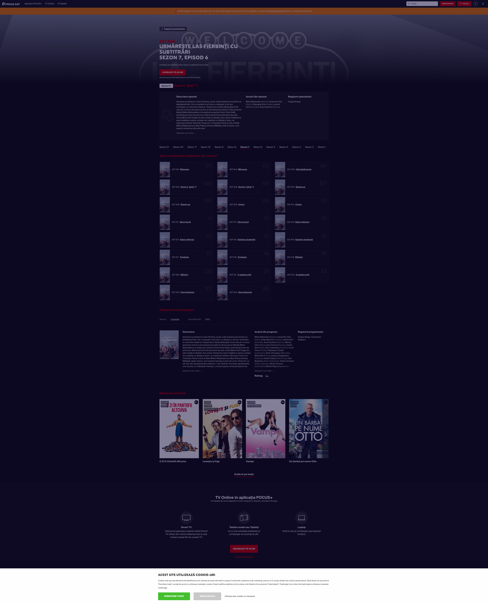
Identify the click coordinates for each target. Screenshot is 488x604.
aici (165, 588)
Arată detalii (207, 596)
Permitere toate (174, 596)
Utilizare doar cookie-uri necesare (240, 596)
